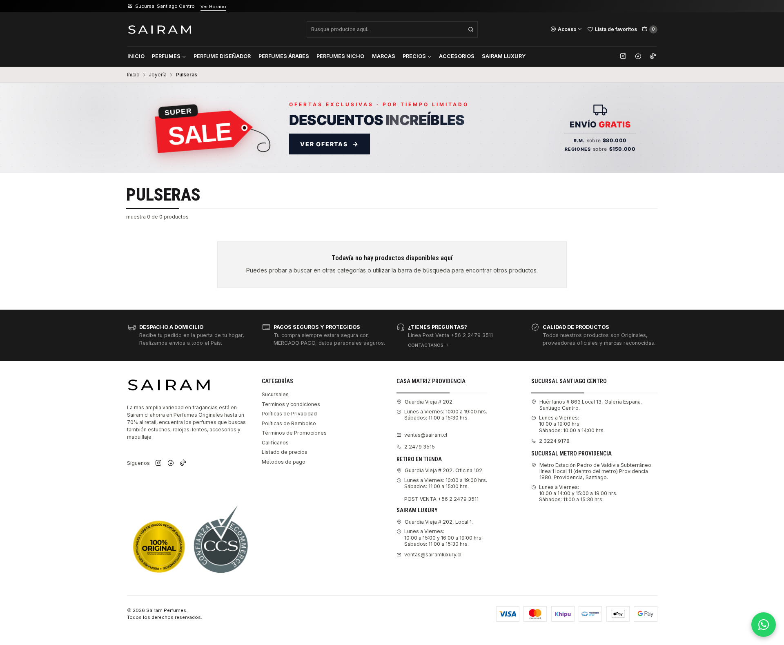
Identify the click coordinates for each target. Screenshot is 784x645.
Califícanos (275, 443)
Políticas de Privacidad (289, 414)
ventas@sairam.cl (425, 435)
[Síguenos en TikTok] (653, 56)
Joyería (158, 74)
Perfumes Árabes (283, 56)
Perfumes (166, 56)
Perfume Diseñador (222, 56)
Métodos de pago (283, 462)
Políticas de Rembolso (289, 423)
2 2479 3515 (419, 447)
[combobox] (392, 29)
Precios (414, 56)
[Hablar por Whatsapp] (763, 624)
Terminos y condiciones (291, 404)
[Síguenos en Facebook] (638, 56)
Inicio (136, 56)
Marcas (383, 56)
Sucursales (275, 394)
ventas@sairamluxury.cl (432, 554)
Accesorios (456, 56)
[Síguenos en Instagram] (623, 56)
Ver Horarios (225, 6)
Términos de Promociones (294, 433)
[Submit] (471, 29)
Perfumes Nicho (340, 56)
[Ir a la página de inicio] (160, 29)
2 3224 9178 (554, 441)
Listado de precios (284, 452)
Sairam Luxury (504, 56)
